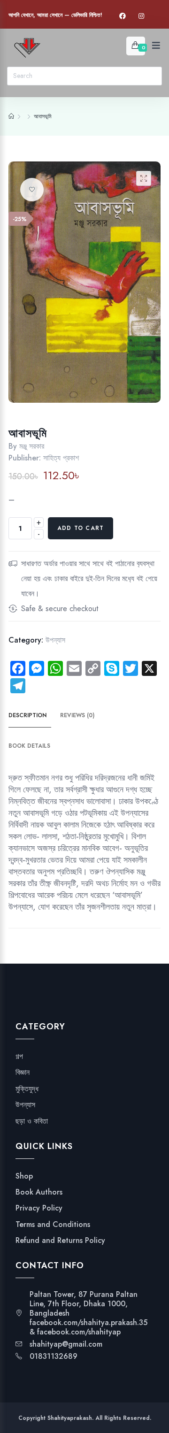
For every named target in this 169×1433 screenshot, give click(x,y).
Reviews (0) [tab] (77, 715)
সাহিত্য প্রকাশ (61, 457)
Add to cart (80, 528)
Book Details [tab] (29, 746)
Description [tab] (27, 715)
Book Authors (38, 1192)
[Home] (11, 116)
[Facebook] (122, 16)
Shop (24, 1176)
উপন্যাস (55, 640)
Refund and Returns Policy (60, 1240)
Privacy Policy (38, 1208)
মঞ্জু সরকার (31, 446)
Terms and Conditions (52, 1224)
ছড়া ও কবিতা (31, 1121)
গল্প (19, 1056)
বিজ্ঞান (22, 1072)
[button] (143, 178)
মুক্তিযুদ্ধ (26, 1089)
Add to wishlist (32, 189)
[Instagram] (141, 16)
